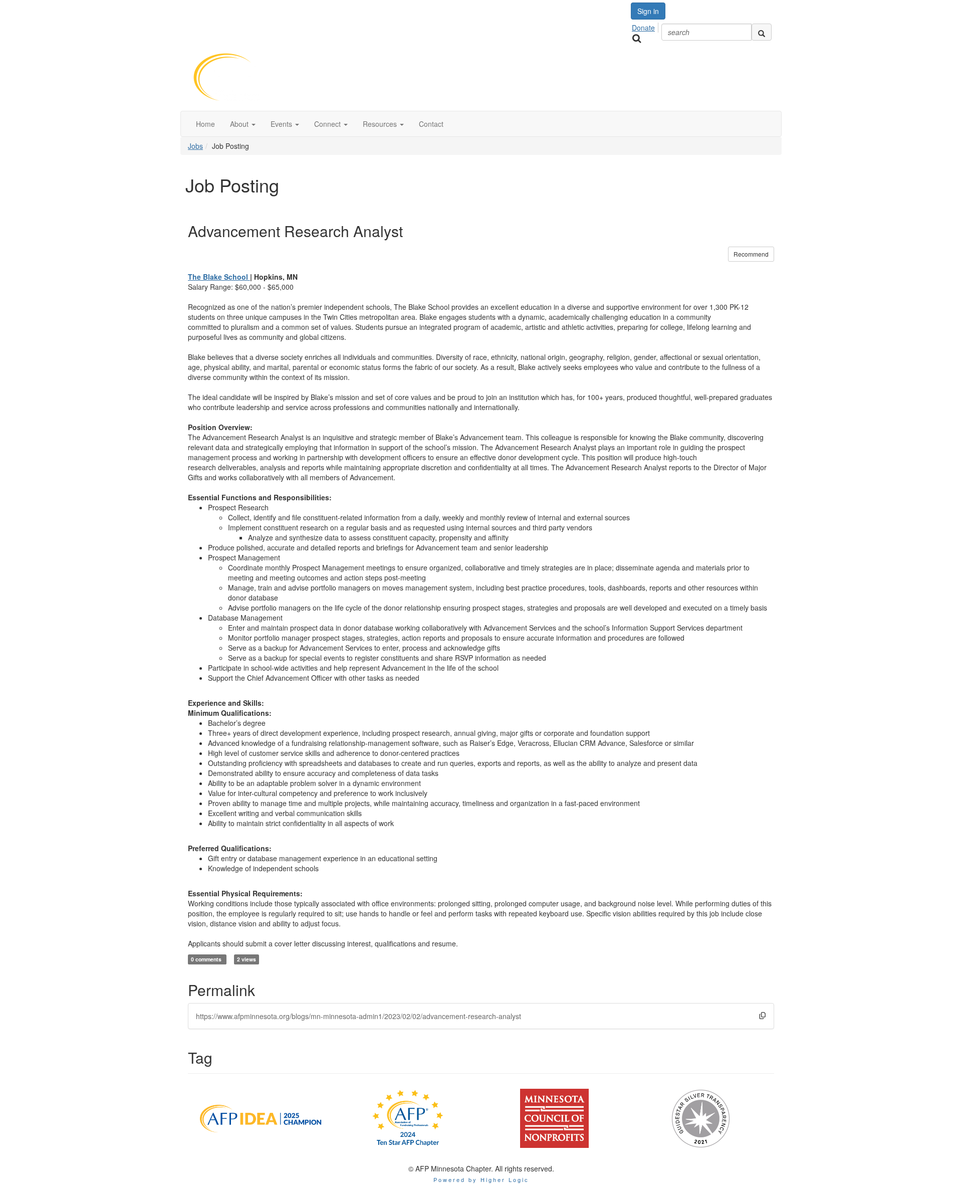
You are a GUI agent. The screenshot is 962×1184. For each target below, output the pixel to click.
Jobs (195, 146)
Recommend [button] (751, 254)
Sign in (648, 11)
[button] (242, 123)
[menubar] (646, 26)
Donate (643, 28)
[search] (762, 32)
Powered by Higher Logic (481, 1179)
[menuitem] (646, 26)
